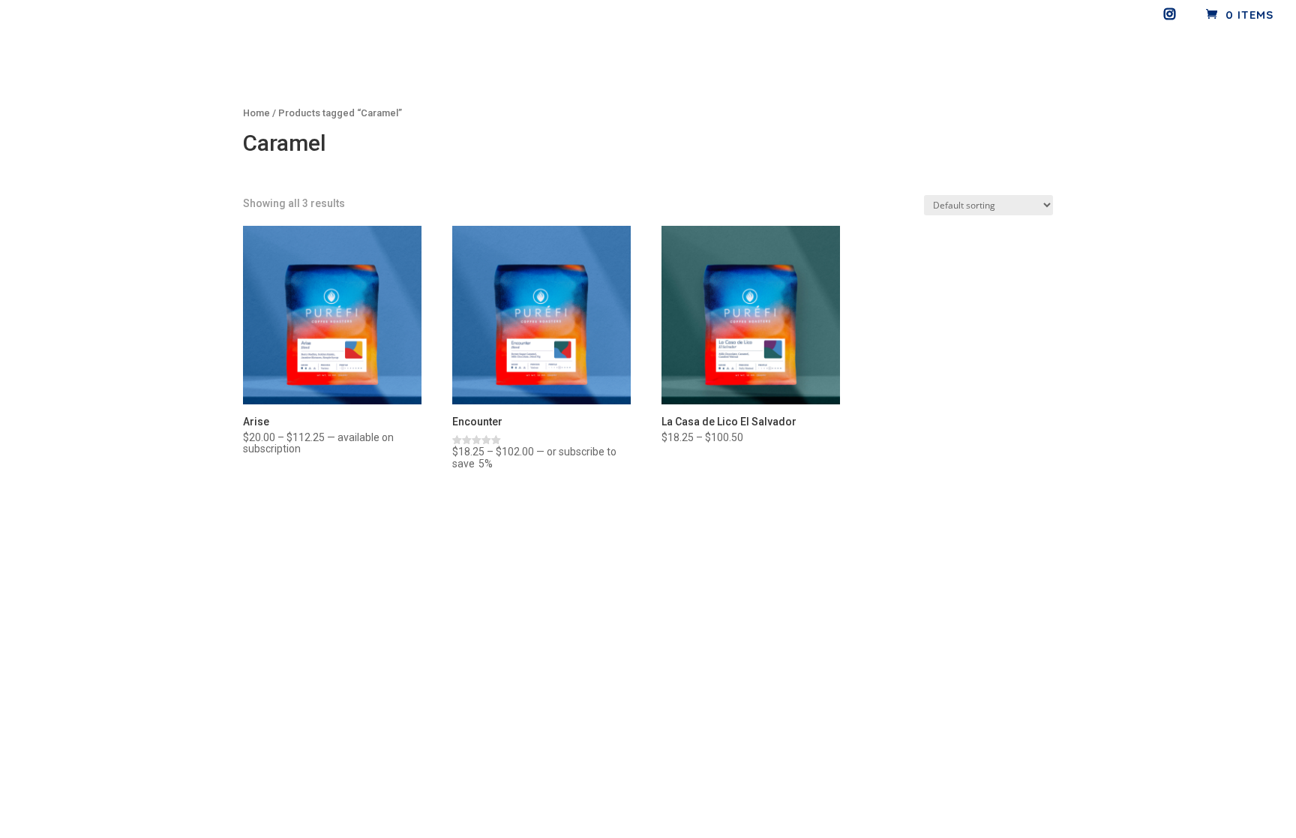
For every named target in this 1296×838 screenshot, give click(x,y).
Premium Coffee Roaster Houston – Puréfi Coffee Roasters (1147, 45)
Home (256, 113)
